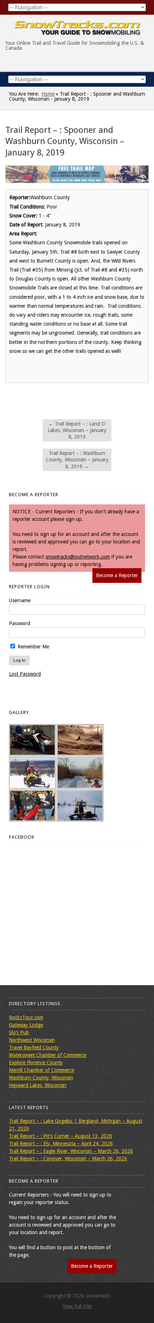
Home (48, 94)
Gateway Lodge (26, 1025)
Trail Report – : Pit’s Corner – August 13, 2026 (60, 1136)
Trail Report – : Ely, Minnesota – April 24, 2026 (61, 1143)
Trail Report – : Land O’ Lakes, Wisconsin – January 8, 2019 (77, 430)
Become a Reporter (117, 575)
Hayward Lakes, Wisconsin (37, 1085)
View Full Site (77, 1306)
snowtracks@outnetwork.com (77, 557)
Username (19, 600)
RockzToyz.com (26, 1017)
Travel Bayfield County (34, 1047)
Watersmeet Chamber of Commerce (47, 1055)
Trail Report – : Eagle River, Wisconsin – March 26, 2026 (71, 1151)
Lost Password (25, 674)
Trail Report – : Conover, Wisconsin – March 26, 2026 (68, 1158)
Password (19, 623)
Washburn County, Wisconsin (41, 1077)
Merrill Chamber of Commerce (41, 1070)
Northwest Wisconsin (32, 1040)
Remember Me (32, 646)
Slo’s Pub (19, 1032)
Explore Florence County (36, 1062)
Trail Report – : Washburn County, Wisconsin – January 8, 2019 (77, 459)
